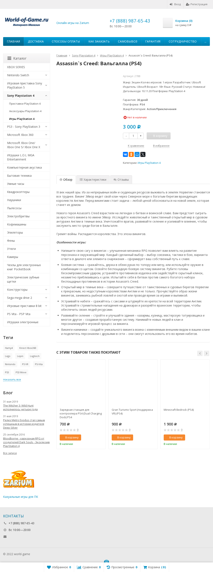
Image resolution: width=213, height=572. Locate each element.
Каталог (19, 58)
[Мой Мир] (137, 154)
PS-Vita (39, 364)
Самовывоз (127, 41)
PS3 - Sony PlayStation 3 (23, 127)
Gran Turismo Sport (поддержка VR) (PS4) (132, 411)
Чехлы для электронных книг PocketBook (24, 267)
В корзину (72, 437)
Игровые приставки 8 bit (24, 306)
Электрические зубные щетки (23, 279)
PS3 (7, 372)
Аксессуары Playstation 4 (25, 111)
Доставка (36, 41)
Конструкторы (17, 290)
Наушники (14, 200)
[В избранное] (100, 437)
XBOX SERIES (16, 67)
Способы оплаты (66, 41)
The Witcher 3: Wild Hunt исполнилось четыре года (20, 407)
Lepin (20, 356)
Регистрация (199, 4)
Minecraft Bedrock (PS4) (179, 410)
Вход (177, 4)
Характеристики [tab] (95, 179)
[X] (142, 154)
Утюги (11, 249)
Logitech (35, 356)
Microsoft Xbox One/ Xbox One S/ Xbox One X (23, 145)
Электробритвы (18, 216)
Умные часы (15, 184)
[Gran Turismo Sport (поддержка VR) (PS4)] (133, 384)
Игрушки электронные (22, 322)
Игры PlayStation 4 (149, 163)
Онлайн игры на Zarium (72, 23)
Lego (7, 356)
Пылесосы (14, 208)
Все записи (10, 453)
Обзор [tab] (67, 179)
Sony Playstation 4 (20, 96)
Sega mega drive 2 (19, 298)
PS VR (25, 364)
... (205, 41)
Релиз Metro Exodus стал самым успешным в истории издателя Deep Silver (24, 423)
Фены (11, 241)
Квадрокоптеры (18, 192)
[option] (81, 404)
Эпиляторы (15, 232)
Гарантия (152, 41)
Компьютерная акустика (24, 167)
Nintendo (10, 364)
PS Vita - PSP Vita (18, 314)
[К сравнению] (94, 437)
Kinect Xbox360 (27, 347)
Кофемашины (16, 224)
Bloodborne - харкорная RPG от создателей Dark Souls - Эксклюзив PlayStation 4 (26, 442)
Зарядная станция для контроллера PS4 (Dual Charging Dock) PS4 (81, 413)
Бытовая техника (19, 176)
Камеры (12, 257)
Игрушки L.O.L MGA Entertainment (20, 157)
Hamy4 (9, 347)
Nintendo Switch (18, 75)
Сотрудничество (183, 41)
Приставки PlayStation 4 (25, 103)
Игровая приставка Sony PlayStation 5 (24, 85)
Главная (13, 41)
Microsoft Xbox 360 (20, 135)
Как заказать (99, 41)
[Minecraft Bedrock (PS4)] (185, 384)
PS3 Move (21, 372)
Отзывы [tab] (123, 179)
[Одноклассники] (131, 154)
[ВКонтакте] (125, 154)
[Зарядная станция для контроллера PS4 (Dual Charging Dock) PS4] (81, 384)
